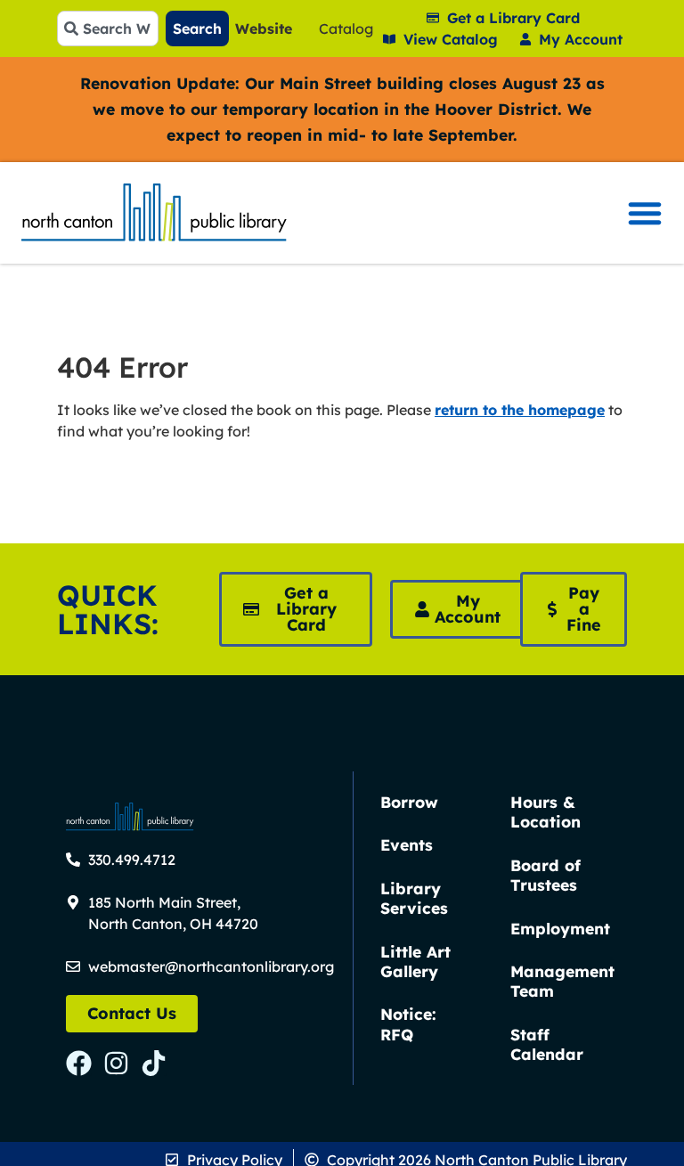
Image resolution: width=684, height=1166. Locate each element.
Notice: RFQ (408, 1023)
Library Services (414, 897)
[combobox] (108, 28)
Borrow (409, 801)
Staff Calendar (546, 1044)
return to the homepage (520, 410)
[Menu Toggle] (645, 213)
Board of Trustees (545, 874)
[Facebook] (79, 1063)
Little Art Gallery (415, 961)
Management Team (562, 980)
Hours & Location (545, 811)
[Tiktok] (154, 1063)
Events (406, 844)
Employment (560, 928)
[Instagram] (116, 1063)
